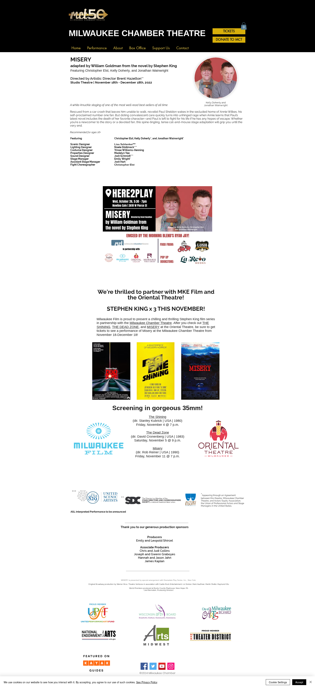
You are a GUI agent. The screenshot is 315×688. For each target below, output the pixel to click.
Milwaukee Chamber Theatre (151, 323)
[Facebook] (144, 666)
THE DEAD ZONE (125, 327)
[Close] (310, 682)
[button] (97, 46)
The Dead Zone (157, 432)
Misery (157, 448)
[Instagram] (170, 666)
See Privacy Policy (146, 682)
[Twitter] (153, 666)
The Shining (157, 417)
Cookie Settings (278, 682)
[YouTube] (162, 666)
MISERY (153, 327)
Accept (299, 682)
